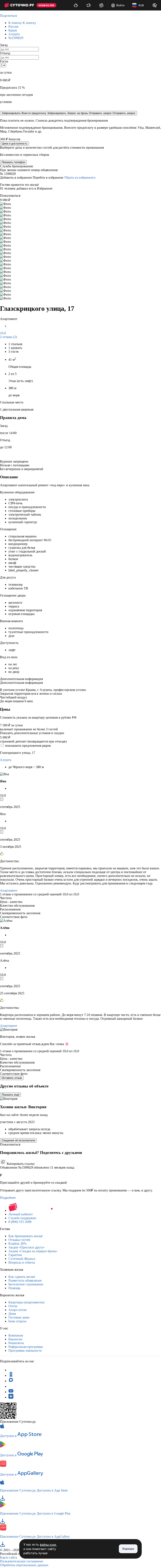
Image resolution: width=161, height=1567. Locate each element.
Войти (120, 5)
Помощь (14, 1288)
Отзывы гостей (19, 1240)
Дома (12, 1313)
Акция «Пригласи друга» (26, 1247)
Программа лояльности (25, 1350)
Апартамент (8, 890)
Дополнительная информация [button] (21, 679)
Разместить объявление (25, 1280)
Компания (15, 1335)
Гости (4, 61)
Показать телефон (13, 162)
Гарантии (15, 1255)
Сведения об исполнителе (18, 1140)
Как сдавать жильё (21, 1276)
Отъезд (5, 53)
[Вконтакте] (10, 1386)
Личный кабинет (20, 1214)
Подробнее (8, 1197)
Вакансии (15, 1339)
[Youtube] (10, 1392)
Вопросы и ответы (21, 1262)
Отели (12, 1306)
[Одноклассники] (10, 1375)
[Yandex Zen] (10, 1397)
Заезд (4, 45)
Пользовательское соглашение (21, 1561)
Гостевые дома (18, 1317)
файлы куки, (48, 1544)
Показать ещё (10, 1094)
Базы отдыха (17, 1321)
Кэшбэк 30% (17, 1243)
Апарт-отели (17, 1310)
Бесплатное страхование (25, 1284)
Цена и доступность (14, 143)
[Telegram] (10, 1370)
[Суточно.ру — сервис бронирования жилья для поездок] (19, 5)
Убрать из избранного (79, 177)
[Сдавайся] (75, 5)
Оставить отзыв (12, 1077)
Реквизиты (16, 1343)
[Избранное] (101, 5)
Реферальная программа (25, 1347)
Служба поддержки (22, 1218)
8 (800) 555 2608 (19, 1222)
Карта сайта (8, 1557)
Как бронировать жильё (25, 1236)
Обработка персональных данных (24, 1565)
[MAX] (10, 1381)
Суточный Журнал (21, 1258)
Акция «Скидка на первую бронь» (33, 1251)
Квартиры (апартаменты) (26, 1302)
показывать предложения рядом (28, 745)
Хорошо (128, 1548)
